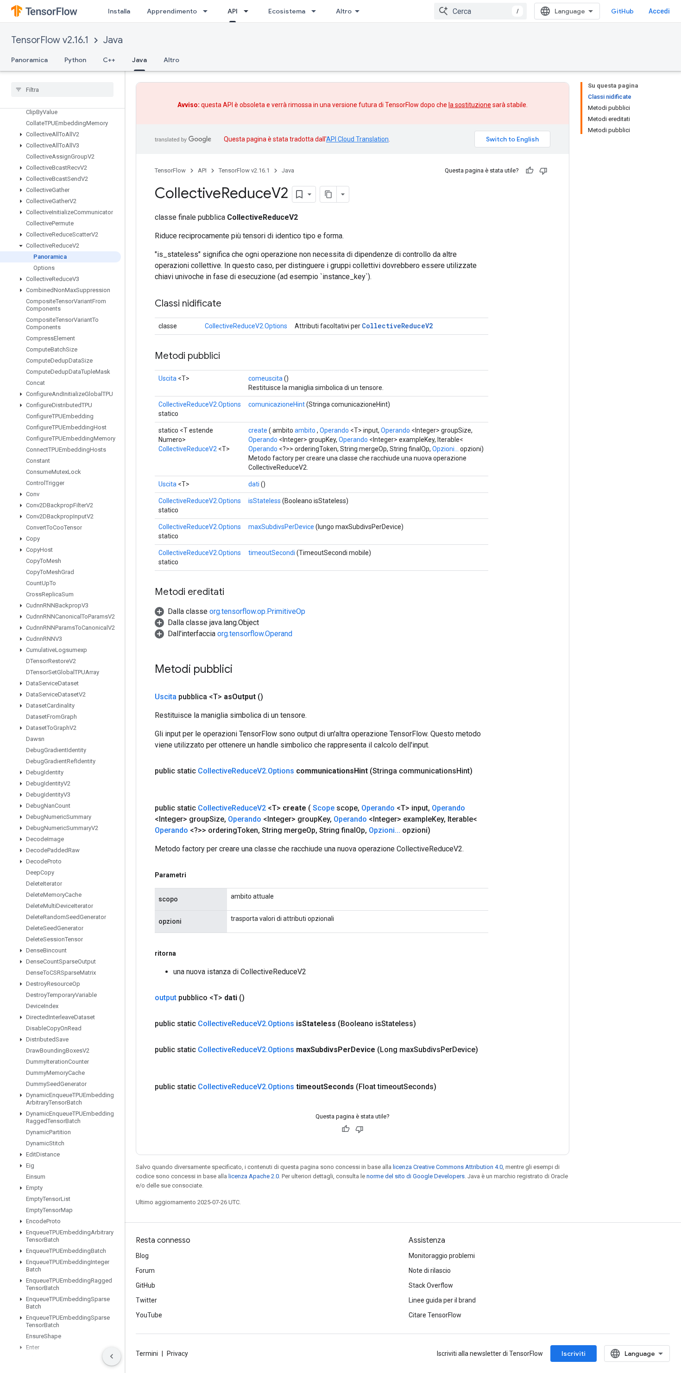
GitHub (622, 11)
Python (75, 60)
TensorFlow (170, 170)
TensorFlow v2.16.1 (49, 40)
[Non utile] (543, 171)
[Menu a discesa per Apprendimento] (208, 11)
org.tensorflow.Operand (254, 633)
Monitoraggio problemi (442, 1255)
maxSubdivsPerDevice (281, 526)
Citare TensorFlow (435, 1315)
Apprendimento (172, 11)
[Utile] (529, 171)
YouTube (149, 1315)
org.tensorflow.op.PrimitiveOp (257, 611)
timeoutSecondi (271, 552)
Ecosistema (286, 11)
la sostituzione (469, 105)
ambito (305, 430)
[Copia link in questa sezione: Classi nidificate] (230, 304)
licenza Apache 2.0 (253, 1176)
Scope (323, 808)
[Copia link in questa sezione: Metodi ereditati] (233, 592)
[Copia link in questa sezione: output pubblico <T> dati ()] (255, 997)
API (232, 11)
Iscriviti (573, 1353)
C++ (109, 60)
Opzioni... (445, 449)
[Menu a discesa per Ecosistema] (316, 11)
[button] (60, 134)
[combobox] (480, 11)
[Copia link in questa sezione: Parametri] (195, 875)
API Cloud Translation (357, 139)
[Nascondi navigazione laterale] (111, 1356)
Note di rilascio (430, 1270)
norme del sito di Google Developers (415, 1176)
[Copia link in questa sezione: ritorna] (185, 953)
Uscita (167, 378)
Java (113, 40)
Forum (145, 1270)
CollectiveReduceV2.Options (246, 326)
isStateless (264, 500)
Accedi (659, 11)
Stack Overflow (431, 1285)
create (257, 430)
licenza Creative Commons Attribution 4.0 (448, 1166)
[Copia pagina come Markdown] (328, 194)
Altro (344, 11)
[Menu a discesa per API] (249, 11)
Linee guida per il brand (442, 1300)
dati (253, 484)
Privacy (177, 1353)
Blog (142, 1255)
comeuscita (265, 378)
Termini (147, 1353)
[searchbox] (62, 89)
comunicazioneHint (276, 404)
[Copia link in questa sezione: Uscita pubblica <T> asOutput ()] (274, 696)
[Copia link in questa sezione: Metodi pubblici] (229, 356)
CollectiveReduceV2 (397, 325)
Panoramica (29, 60)
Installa (119, 11)
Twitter (146, 1300)
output (166, 997)
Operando (334, 430)
